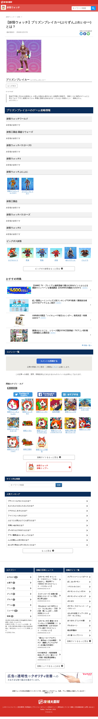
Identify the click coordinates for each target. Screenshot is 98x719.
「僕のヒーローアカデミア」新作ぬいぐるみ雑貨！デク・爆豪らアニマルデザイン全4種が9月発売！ (48, 642)
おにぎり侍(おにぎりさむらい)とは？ (22, 545)
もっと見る (46, 551)
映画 (10, 616)
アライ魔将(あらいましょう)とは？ (21, 535)
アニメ (10, 588)
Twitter (42, 709)
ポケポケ (70, 601)
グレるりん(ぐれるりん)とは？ (19, 530)
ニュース (12, 610)
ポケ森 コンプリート (75, 635)
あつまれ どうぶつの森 (76, 620)
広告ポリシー (52, 707)
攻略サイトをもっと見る (47, 457)
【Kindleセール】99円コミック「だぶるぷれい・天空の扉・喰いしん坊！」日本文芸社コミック (48, 610)
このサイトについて (8, 707)
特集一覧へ (87, 345)
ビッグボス (12, 86)
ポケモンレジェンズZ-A (76, 591)
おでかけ (12, 577)
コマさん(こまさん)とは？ (17, 511)
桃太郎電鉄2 (72, 630)
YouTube (49, 709)
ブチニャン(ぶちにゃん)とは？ (19, 501)
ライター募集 (69, 707)
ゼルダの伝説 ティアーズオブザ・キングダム (77, 614)
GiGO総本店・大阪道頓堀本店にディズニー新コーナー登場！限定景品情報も (48, 656)
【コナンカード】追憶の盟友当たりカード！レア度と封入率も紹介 (48, 597)
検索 (93, 8)
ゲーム (10, 605)
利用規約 (28, 707)
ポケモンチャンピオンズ (76, 596)
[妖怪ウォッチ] (35, 10)
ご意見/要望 (20, 707)
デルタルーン (72, 625)
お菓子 (10, 583)
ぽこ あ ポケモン (73, 582)
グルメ (10, 599)
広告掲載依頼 (79, 707)
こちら (54, 367)
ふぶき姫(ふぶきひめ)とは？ (18, 540)
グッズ (10, 594)
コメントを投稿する (49, 361)
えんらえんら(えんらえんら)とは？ (21, 506)
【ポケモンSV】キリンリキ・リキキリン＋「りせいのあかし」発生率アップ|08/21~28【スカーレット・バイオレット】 (48, 582)
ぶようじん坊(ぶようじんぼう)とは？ (22, 520)
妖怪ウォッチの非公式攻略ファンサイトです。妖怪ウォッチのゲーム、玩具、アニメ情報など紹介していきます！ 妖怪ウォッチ (49, 692)
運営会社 (61, 707)
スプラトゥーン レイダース (77, 577)
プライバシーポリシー (39, 707)
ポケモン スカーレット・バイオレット (77, 607)
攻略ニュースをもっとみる (48, 666)
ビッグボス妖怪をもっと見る (47, 269)
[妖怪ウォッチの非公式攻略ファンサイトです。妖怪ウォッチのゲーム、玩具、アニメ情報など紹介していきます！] (6, 2)
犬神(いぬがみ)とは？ (16, 525)
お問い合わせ (89, 707)
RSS (54, 709)
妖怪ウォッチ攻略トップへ (42, 467)
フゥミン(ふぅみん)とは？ (17, 515)
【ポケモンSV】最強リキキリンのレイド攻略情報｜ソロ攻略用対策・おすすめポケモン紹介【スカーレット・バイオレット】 (48, 627)
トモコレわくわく (74, 586)
